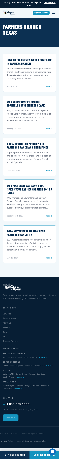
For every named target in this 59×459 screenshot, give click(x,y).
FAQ (4, 336)
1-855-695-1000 (18, 404)
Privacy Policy (6, 441)
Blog (5, 332)
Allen (20, 357)
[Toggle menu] (53, 13)
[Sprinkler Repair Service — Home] (9, 13)
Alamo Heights (9, 385)
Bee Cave (41, 374)
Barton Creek (21, 374)
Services (7, 313)
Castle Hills (7, 389)
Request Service (41, 13)
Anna (26, 357)
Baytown (39, 366)
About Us (7, 323)
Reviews (7, 327)
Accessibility (40, 441)
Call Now (10, 417)
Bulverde (45, 385)
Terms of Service (24, 441)
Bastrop (31, 374)
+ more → (43, 357)
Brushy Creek (8, 377)
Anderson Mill (8, 374)
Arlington (33, 357)
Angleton (19, 366)
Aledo (13, 357)
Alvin (12, 366)
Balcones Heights (24, 385)
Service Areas (9, 318)
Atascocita (29, 366)
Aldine (5, 366)
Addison (6, 357)
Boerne (36, 385)
